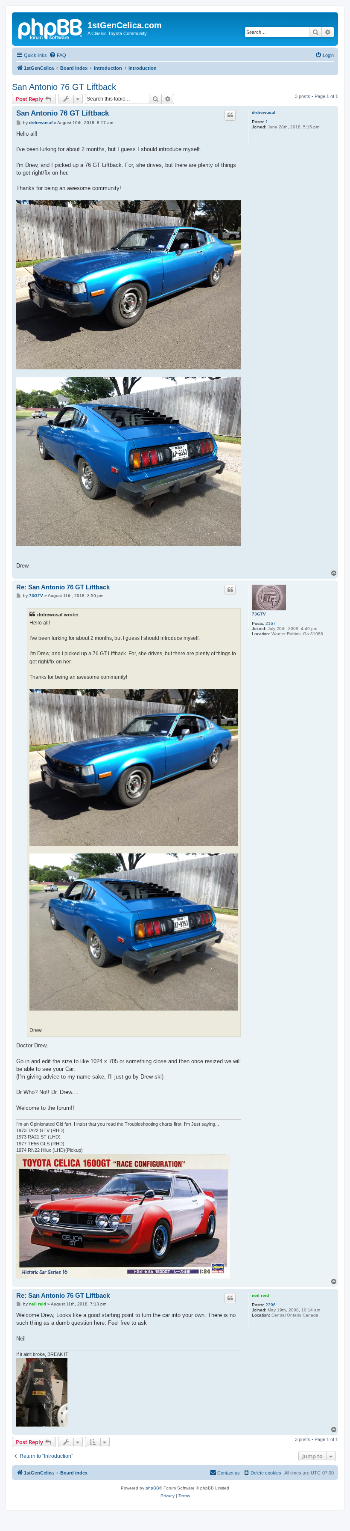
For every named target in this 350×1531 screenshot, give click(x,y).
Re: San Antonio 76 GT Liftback (63, 587)
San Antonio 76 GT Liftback (64, 87)
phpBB (152, 1488)
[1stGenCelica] (51, 28)
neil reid (260, 1295)
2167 (270, 623)
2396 (270, 1304)
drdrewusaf (263, 112)
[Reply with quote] (230, 115)
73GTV (259, 614)
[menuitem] (57, 55)
